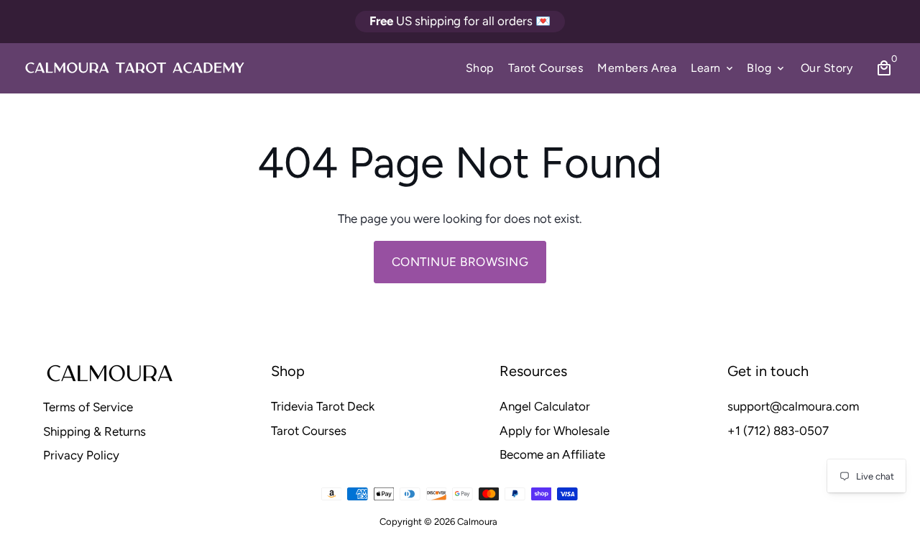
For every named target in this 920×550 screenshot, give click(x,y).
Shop (480, 68)
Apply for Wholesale (555, 430)
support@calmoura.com (793, 406)
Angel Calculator (545, 406)
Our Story (827, 68)
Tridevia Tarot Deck (322, 406)
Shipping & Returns (94, 431)
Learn (713, 68)
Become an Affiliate (552, 454)
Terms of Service (88, 407)
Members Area (636, 68)
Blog (766, 68)
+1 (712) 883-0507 (778, 430)
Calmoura (477, 521)
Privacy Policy (81, 455)
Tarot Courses (546, 68)
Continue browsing (460, 262)
